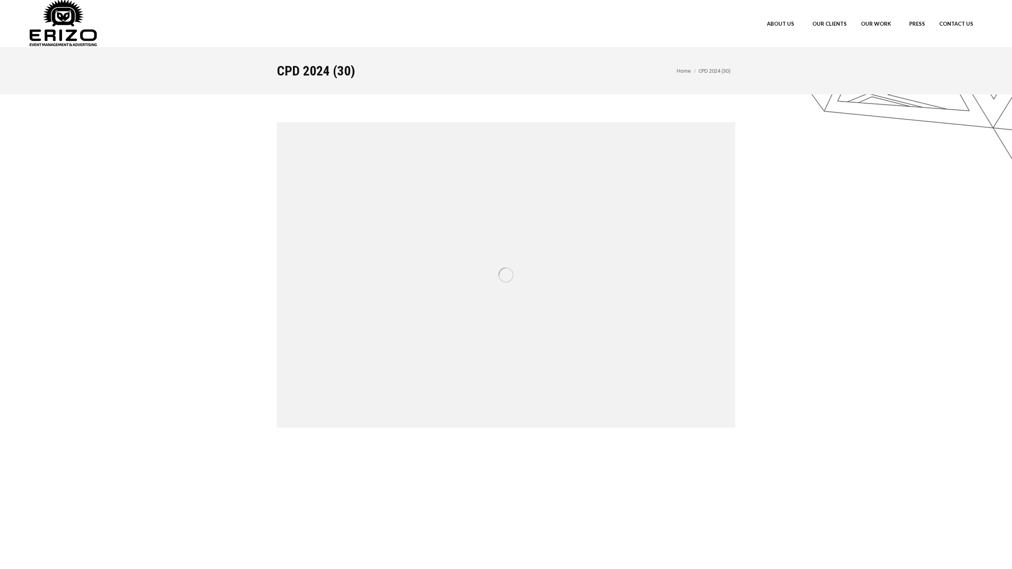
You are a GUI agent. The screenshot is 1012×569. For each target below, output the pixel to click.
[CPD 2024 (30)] (506, 275)
